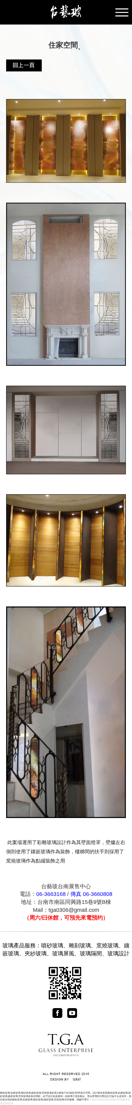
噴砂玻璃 (52, 945)
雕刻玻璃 (80, 945)
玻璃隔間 (91, 953)
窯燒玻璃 (107, 945)
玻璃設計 (118, 953)
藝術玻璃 (96, 1099)
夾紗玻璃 (36, 953)
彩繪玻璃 (107, 1099)
